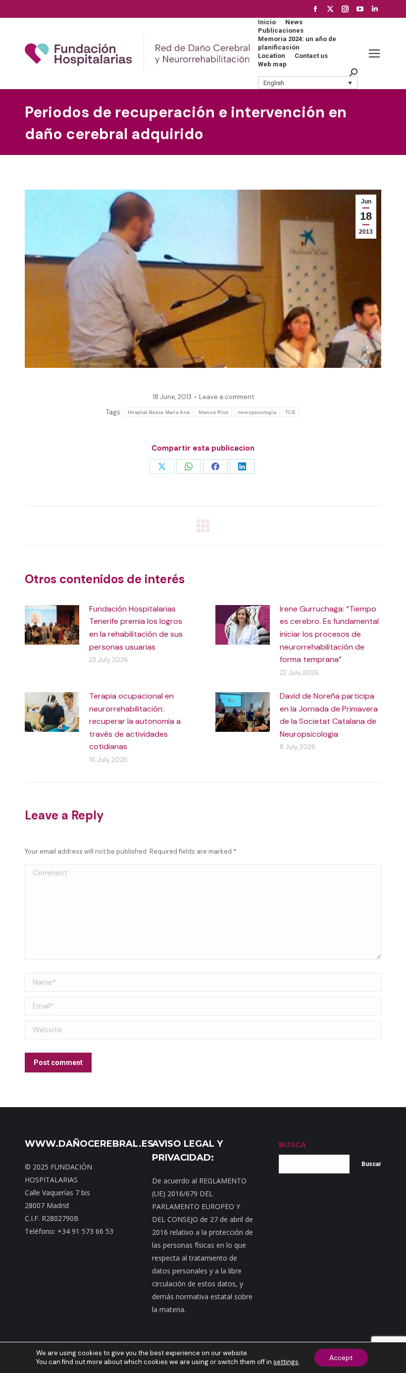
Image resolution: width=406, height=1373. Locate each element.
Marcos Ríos (213, 412)
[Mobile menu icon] (374, 53)
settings (286, 1362)
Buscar (371, 1164)
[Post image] (52, 625)
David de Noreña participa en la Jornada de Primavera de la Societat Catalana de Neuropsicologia (329, 715)
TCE (290, 412)
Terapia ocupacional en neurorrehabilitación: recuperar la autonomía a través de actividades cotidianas (135, 721)
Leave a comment (226, 397)
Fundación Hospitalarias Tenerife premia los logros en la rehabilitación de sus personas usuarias (136, 628)
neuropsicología (257, 412)
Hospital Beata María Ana (159, 412)
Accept (341, 1357)
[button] (308, 82)
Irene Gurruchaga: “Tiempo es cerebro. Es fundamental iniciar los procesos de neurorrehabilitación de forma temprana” (329, 634)
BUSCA (292, 1144)
